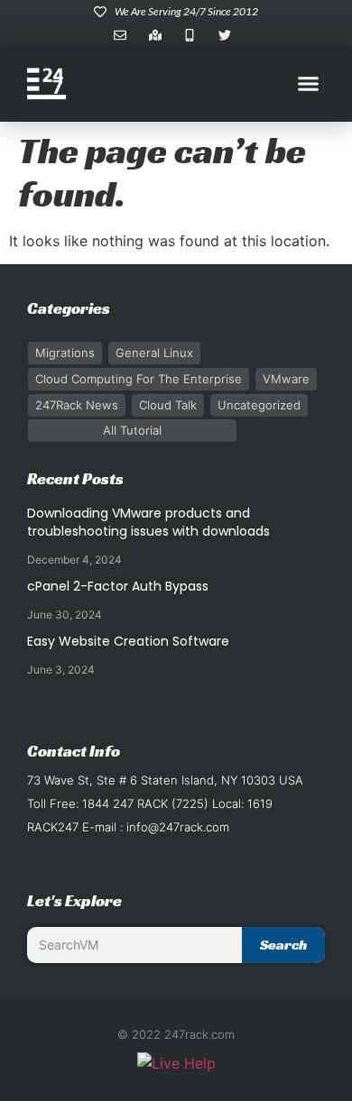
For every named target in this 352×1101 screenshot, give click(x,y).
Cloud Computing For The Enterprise (138, 379)
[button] (309, 84)
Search (283, 944)
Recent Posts (75, 478)
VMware (286, 379)
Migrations (65, 352)
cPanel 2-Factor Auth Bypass (117, 586)
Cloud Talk (168, 405)
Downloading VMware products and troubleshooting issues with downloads (148, 522)
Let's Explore (74, 900)
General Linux (154, 352)
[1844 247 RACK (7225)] (193, 35)
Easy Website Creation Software (128, 641)
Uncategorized (259, 405)
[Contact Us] (124, 35)
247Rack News (76, 405)
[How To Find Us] (159, 35)
